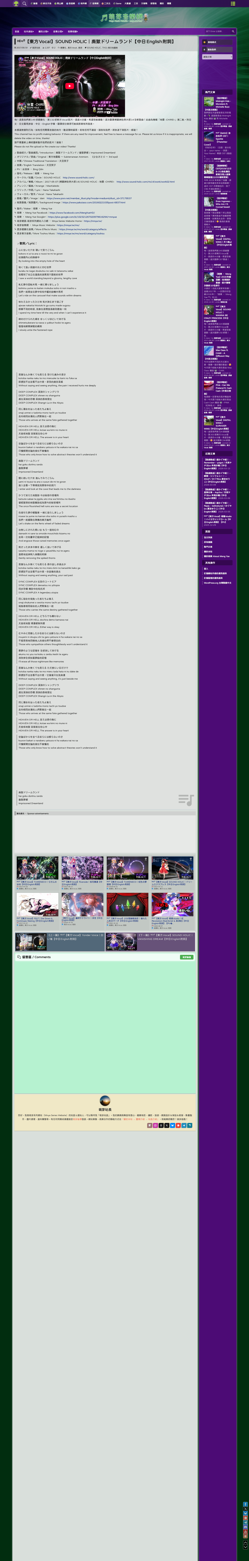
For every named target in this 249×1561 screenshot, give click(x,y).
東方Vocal (72, 48)
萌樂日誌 (223, 302)
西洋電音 (223, 126)
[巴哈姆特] (189, 1125)
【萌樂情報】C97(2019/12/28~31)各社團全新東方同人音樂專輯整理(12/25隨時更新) (217, 171)
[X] (166, 1125)
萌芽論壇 (187, 957)
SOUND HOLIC (94, 48)
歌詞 (80, 48)
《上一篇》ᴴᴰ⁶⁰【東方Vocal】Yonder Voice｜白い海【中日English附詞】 (75, 937)
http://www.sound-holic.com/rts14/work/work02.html (146, 182)
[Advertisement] (105, 352)
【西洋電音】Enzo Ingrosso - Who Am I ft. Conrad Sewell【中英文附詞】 (217, 204)
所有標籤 (208, 542)
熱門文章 (208, 547)
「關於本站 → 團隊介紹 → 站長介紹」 (140, 1119)
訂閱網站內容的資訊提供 (215, 573)
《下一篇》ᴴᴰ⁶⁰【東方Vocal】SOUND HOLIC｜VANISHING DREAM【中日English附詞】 (165, 937)
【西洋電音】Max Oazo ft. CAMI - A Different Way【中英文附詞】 (216, 353)
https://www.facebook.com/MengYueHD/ (72, 213)
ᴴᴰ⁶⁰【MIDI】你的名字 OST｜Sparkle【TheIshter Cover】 (217, 139)
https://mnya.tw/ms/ (68, 225)
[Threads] (161, 1125)
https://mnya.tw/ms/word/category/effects (82, 229)
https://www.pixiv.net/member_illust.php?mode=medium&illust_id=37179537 (89, 198)
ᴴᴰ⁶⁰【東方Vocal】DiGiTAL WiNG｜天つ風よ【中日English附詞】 (218, 242)
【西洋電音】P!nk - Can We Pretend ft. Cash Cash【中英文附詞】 (218, 388)
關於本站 (208, 552)
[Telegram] (183, 1125)
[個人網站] (149, 1125)
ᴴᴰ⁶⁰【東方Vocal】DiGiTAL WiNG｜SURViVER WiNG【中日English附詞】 (217, 423)
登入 (206, 569)
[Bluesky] (172, 1125)
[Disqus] (105, 993)
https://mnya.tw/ (93, 221)
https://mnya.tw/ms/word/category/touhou (80, 233)
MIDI (228, 161)
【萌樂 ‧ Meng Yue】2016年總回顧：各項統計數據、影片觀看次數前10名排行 (217, 280)
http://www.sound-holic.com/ (78, 177)
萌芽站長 (36, 48)
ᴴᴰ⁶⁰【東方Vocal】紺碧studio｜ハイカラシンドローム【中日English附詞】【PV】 (218, 519)
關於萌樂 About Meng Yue (217, 556)
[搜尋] (233, 31)
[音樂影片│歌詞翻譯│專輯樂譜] (124, 21)
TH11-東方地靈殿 (110, 48)
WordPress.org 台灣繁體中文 (217, 583)
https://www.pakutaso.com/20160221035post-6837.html (94, 202)
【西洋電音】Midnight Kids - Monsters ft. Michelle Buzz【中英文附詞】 (217, 104)
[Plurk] (178, 1125)
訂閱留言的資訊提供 (213, 578)
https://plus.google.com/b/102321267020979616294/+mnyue (82, 217)
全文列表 (208, 537)
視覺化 (63, 48)
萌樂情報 (223, 194)
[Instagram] (155, 1125)
